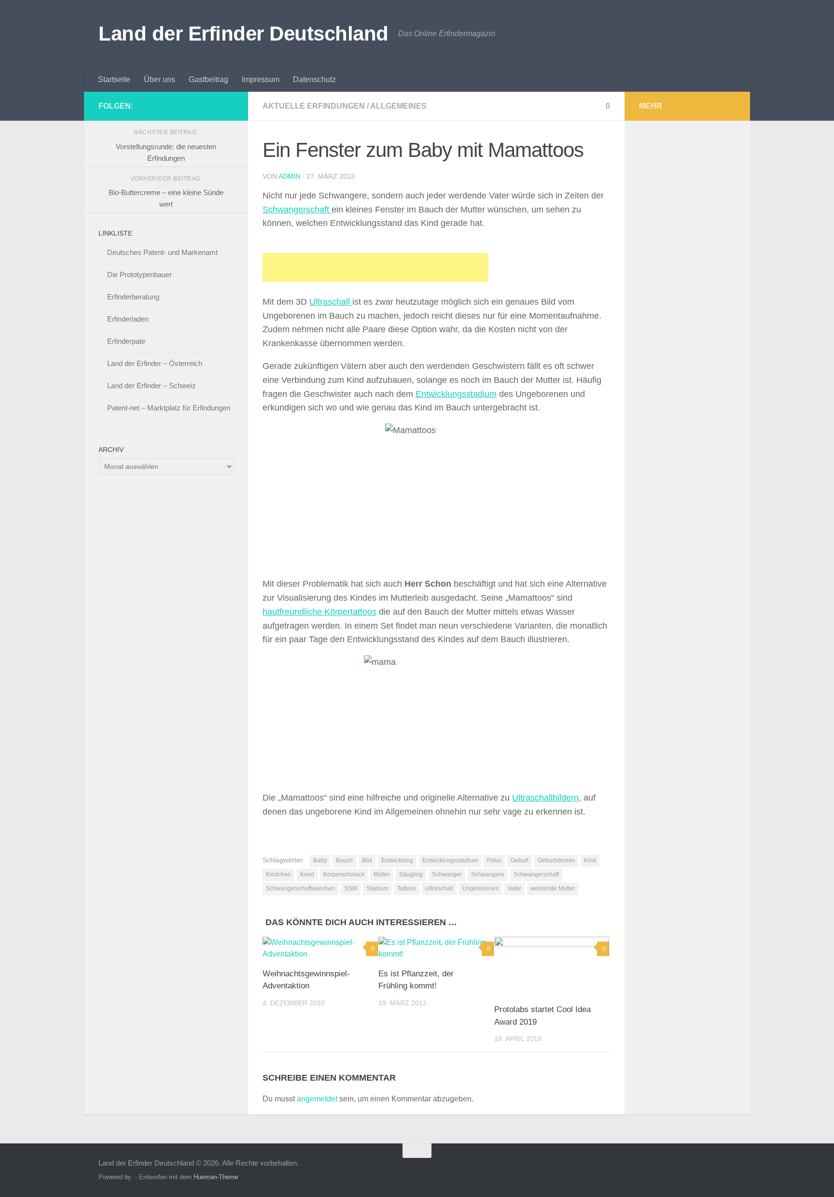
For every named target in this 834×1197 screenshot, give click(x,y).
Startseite (114, 79)
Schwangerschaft (297, 209)
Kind (590, 860)
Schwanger (447, 874)
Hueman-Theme (216, 1177)
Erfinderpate (126, 341)
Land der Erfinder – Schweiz (151, 385)
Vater (514, 888)
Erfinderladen (128, 319)
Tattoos (406, 888)
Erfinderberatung (133, 297)
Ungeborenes (480, 888)
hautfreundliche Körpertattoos (319, 612)
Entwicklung (397, 860)
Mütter (382, 874)
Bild (367, 860)
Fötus (494, 860)
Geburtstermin (556, 860)
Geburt (519, 860)
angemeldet (317, 1099)
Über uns (159, 79)
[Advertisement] (375, 267)
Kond (307, 874)
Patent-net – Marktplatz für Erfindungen (168, 408)
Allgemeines (398, 106)
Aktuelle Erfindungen (314, 106)
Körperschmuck (343, 874)
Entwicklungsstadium (456, 394)
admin (289, 176)
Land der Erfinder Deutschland (243, 33)
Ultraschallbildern (545, 798)
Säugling (411, 874)
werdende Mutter (552, 888)
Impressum (260, 79)
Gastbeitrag (208, 79)
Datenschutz (314, 79)
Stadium (377, 888)
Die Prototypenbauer (139, 274)
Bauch (344, 860)
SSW (350, 888)
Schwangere (487, 874)
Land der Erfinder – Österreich (154, 363)
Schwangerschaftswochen (300, 888)
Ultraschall (330, 302)
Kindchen (278, 874)
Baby (320, 860)
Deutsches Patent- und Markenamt (162, 252)
